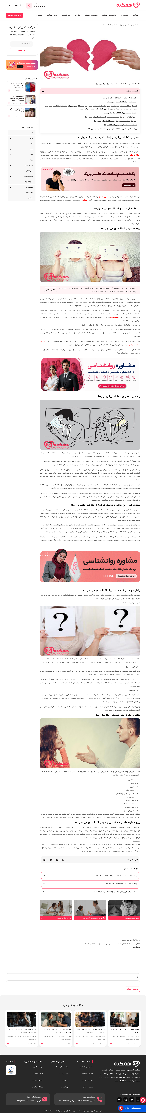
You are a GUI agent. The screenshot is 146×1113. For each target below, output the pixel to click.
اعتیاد (31, 133)
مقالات (77, 15)
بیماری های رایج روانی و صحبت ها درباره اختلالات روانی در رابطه (111, 116)
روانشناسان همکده (109, 15)
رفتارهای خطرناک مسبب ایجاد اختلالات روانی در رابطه (115, 120)
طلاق (31, 154)
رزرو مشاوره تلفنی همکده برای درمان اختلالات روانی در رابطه (112, 128)
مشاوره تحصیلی (28, 176)
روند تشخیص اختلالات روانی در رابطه (122, 102)
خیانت (31, 138)
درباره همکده (52, 15)
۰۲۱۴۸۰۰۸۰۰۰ (40, 7)
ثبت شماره (21, 50)
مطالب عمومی (29, 192)
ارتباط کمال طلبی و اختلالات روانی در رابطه (119, 98)
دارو (32, 143)
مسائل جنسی (29, 165)
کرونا (31, 160)
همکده (135, 15)
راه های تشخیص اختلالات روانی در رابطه (120, 113)
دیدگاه (136, 948)
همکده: (35, 4)
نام (138, 977)
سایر (31, 149)
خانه (139, 25)
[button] (43, 91)
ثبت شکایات (65, 15)
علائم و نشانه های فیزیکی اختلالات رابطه (120, 124)
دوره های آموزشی (91, 15)
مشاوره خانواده (28, 182)
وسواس (30, 198)
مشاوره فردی (29, 187)
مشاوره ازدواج (29, 171)
